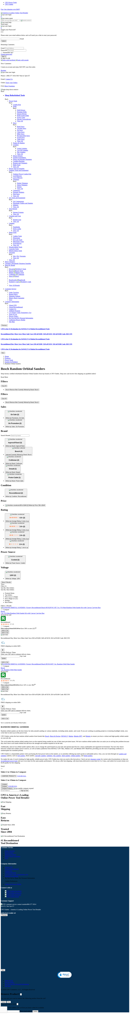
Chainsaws (16, 190)
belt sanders (21, 756)
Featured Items (9, 593)
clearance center (95, 759)
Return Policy (13, 294)
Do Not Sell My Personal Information (21, 318)
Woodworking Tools (15, 247)
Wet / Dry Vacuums (19, 256)
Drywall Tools (17, 240)
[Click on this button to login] (65, 26)
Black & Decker (55, 736)
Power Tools (13, 101)
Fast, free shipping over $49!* (10, 9)
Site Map (12, 322)
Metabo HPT (78, 736)
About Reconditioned (16, 307)
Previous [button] (4, 325)
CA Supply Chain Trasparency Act (20, 312)
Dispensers (16, 238)
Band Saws (20, 126)
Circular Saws (21, 128)
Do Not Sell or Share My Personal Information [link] (20, 878)
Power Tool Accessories (16, 168)
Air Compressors (18, 201)
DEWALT (64, 736)
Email (22, 39)
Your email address (26, 1011)
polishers (49, 756)
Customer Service (10, 289)
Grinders (16, 145)
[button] (8, 60)
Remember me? (8, 52)
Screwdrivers (17, 243)
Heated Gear (17, 220)
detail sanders (88, 756)
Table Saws (20, 139)
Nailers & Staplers (19, 143)
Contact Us (9, 79)
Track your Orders (11, 82)
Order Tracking (14, 292)
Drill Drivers (21, 110)
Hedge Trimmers (22, 183)
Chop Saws (20, 132)
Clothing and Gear (15, 216)
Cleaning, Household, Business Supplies (18, 263)
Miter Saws (20, 134)
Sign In (4, 56)
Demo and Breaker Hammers (22, 159)
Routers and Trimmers (20, 163)
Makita (71, 736)
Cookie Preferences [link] (11, 881)
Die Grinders (21, 152)
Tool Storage (13, 209)
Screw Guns (21, 117)
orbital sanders (75, 756)
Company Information (12, 301)
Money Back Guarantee (16, 298)
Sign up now (24, 790)
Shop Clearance (10, 262)
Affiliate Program (14, 311)
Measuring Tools (18, 241)
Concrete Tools (14, 249)
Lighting (11, 223)
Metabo (88, 736)
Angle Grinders (22, 148)
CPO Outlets (9, 4)
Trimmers (16, 179)
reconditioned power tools (9, 761)
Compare (6, 609)
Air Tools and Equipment (17, 198)
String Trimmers (22, 185)
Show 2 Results (6, 582)
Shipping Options (14, 296)
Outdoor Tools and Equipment (18, 170)
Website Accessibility (11, 876)
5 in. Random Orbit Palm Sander (11, 670)
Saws (14, 123)
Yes (9, 1002)
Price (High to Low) (11, 599)
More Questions (9, 86)
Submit (4, 41)
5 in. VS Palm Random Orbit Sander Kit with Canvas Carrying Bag (22, 613)
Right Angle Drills (23, 115)
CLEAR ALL (21, 776)
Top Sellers (8, 595)
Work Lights (17, 229)
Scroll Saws (21, 137)
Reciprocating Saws (23, 136)
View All (20, 121)
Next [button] (3, 353)
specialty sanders (40, 756)
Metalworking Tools (15, 251)
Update (4, 658)
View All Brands (14, 285)
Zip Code (23, 656)
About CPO (13, 305)
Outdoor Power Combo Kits (22, 174)
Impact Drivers (22, 114)
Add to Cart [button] (5, 630)
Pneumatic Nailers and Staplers (23, 203)
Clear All (4, 386)
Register (3, 70)
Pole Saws (16, 194)
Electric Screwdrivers (24, 119)
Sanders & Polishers (19, 157)
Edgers (19, 187)
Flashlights (16, 227)
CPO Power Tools (11, 2)
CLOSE (21, 994)
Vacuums (12, 252)
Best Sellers (8, 602)
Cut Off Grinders (22, 150)
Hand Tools (12, 232)
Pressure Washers (18, 192)
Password (4, 50)
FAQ (10, 300)
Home (7, 356)
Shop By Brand (10, 265)
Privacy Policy (13, 316)
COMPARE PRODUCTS (9, 776)
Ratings (7, 600)
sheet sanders (66, 756)
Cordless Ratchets (18, 161)
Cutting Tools (17, 236)
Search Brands (5, 435)
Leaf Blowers (17, 176)
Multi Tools (16, 165)
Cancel (4, 1002)
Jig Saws (20, 130)
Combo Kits (17, 104)
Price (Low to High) (11, 597)
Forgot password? (6, 54)
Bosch (3, 611)
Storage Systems (18, 212)
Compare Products (7, 788)
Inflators (15, 205)
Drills (15, 106)
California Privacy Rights (17, 320)
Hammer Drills (22, 112)
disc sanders (57, 756)
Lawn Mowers (17, 178)
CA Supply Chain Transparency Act (16, 874)
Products (7, 358)
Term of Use (13, 314)
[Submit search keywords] (26, 20)
